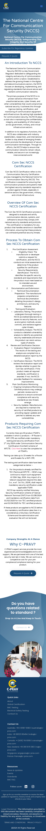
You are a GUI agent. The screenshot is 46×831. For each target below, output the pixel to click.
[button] (41, 6)
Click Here (16, 449)
